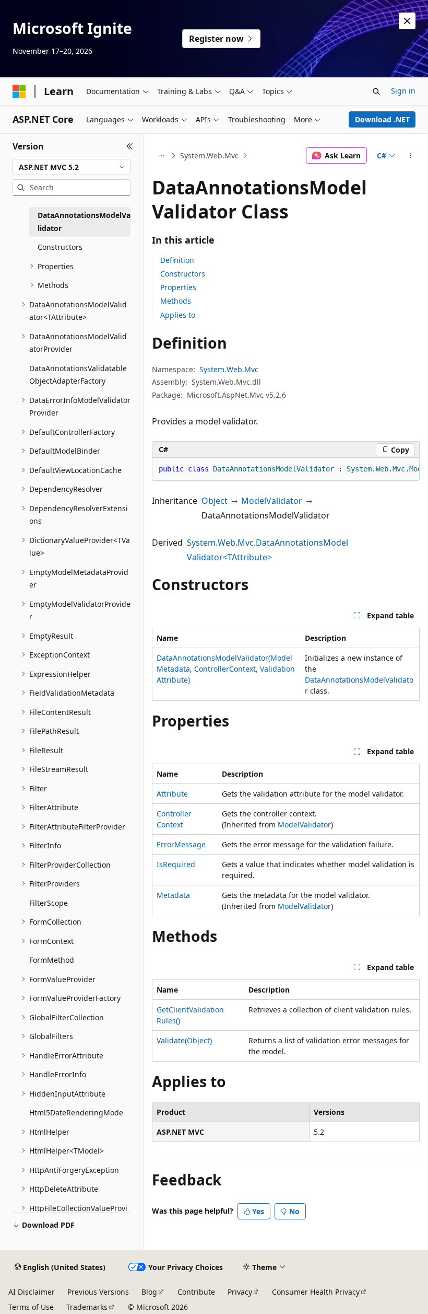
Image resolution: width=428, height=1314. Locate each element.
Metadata (173, 895)
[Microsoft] (19, 91)
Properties (178, 287)
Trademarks (87, 1307)
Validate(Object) (184, 1040)
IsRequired (176, 864)
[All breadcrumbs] (161, 155)
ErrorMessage (181, 844)
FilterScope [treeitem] (48, 903)
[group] (286, 469)
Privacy (240, 1292)
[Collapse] (130, 146)
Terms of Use (31, 1307)
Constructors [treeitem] (60, 247)
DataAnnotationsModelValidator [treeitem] (84, 221)
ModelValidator (271, 500)
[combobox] (71, 167)
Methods (175, 301)
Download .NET (382, 119)
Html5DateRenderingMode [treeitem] (76, 1112)
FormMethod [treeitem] (51, 960)
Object (214, 500)
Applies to (177, 315)
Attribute (172, 794)
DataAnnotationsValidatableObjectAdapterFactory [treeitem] (78, 374)
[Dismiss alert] (407, 21)
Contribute (196, 1292)
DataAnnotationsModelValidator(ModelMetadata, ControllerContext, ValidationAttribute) (226, 669)
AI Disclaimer (31, 1292)
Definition (177, 260)
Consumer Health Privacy (316, 1292)
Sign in (403, 91)
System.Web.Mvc (209, 155)
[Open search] (376, 91)
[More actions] (410, 155)
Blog (149, 1292)
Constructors (182, 274)
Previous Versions (98, 1292)
